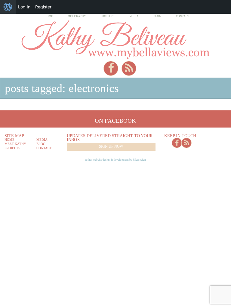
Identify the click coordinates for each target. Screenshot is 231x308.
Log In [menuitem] (24, 6)
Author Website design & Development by (115, 159)
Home (49, 16)
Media (134, 16)
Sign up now (111, 146)
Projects (107, 16)
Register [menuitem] (43, 6)
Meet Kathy (77, 16)
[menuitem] (8, 7)
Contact (182, 16)
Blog (157, 16)
